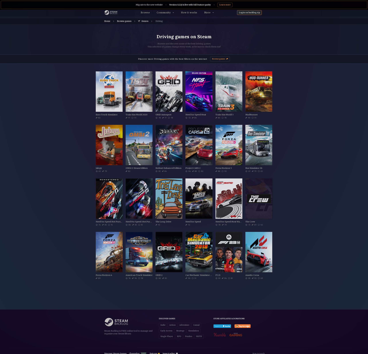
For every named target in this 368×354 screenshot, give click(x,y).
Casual (196, 325)
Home (107, 21)
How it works (189, 12)
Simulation (193, 331)
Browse (145, 12)
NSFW (199, 336)
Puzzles (188, 336)
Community (164, 12)
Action (172, 325)
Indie (162, 325)
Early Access (166, 331)
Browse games (124, 21)
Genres (144, 21)
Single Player (166, 336)
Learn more (225, 5)
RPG (179, 336)
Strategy (180, 331)
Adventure (184, 325)
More (207, 12)
